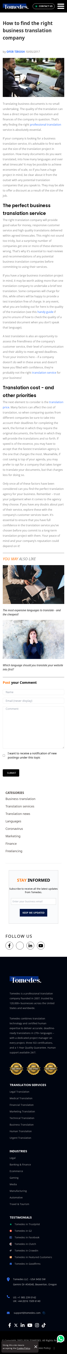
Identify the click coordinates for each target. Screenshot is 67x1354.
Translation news (17, 814)
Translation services (19, 806)
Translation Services (28, 1085)
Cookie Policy (23, 1348)
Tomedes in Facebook (27, 1237)
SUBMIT (11, 772)
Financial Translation (22, 1104)
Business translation (20, 799)
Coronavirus (14, 829)
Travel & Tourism (19, 1204)
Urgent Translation (20, 1137)
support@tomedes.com (27, 1312)
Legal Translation (19, 1091)
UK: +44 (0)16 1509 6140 (26, 1301)
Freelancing (13, 851)
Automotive (16, 1197)
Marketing (12, 836)
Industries (18, 1151)
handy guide (45, 312)
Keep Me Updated (33, 912)
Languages (13, 821)
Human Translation (21, 1131)
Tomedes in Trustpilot (27, 1224)
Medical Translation (21, 1098)
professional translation (45, 124)
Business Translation (22, 1124)
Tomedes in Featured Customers (33, 1257)
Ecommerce (16, 1171)
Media (13, 1184)
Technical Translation (22, 1118)
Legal (13, 1158)
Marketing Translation (22, 1111)
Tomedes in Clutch (25, 1244)
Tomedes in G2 (23, 1230)
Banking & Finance (20, 1164)
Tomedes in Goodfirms (28, 1263)
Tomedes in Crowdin (26, 1250)
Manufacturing (18, 1191)
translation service (44, 372)
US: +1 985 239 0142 (24, 1297)
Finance (11, 843)
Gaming (14, 1177)
